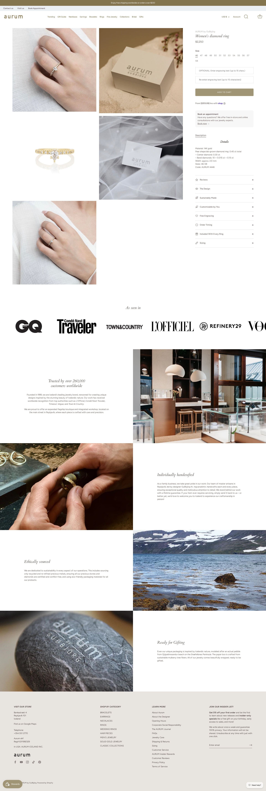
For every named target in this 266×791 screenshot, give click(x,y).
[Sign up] (250, 745)
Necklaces (73, 17)
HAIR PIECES (106, 733)
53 (229, 55)
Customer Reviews (160, 758)
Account (236, 17)
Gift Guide (61, 17)
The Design (204, 188)
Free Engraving (206, 216)
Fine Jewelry (112, 17)
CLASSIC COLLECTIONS (112, 746)
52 (224, 55)
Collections (124, 17)
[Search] (246, 17)
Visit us (20, 8)
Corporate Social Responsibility (166, 725)
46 (196, 55)
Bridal (134, 17)
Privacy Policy (158, 762)
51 (220, 55)
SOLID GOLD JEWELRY (111, 741)
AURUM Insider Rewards (163, 754)
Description (200, 135)
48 (206, 55)
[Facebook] (15, 762)
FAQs (154, 733)
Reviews (203, 179)
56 (243, 55)
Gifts (141, 17)
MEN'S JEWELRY (108, 737)
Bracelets (93, 17)
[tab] (202, 135)
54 (234, 55)
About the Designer (161, 716)
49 (210, 55)
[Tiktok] (33, 762)
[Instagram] (27, 762)
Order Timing (205, 225)
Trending (51, 17)
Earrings (83, 17)
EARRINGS (105, 716)
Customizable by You (209, 207)
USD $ (224, 17)
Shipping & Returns (161, 741)
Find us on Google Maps (25, 724)
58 (196, 61)
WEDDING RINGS (108, 729)
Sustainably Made (207, 197)
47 (201, 55)
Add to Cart (224, 92)
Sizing (202, 243)
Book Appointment (36, 8)
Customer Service (160, 750)
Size (197, 51)
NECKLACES (106, 721)
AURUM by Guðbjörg (205, 31)
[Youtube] (21, 762)
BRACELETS (106, 712)
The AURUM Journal (161, 729)
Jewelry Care (158, 737)
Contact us (8, 8)
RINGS (103, 725)
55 (238, 55)
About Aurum (158, 712)
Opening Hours (159, 721)
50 (215, 55)
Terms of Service (159, 766)
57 (248, 55)
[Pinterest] (39, 762)
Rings (102, 17)
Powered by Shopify (45, 783)
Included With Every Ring (211, 234)
